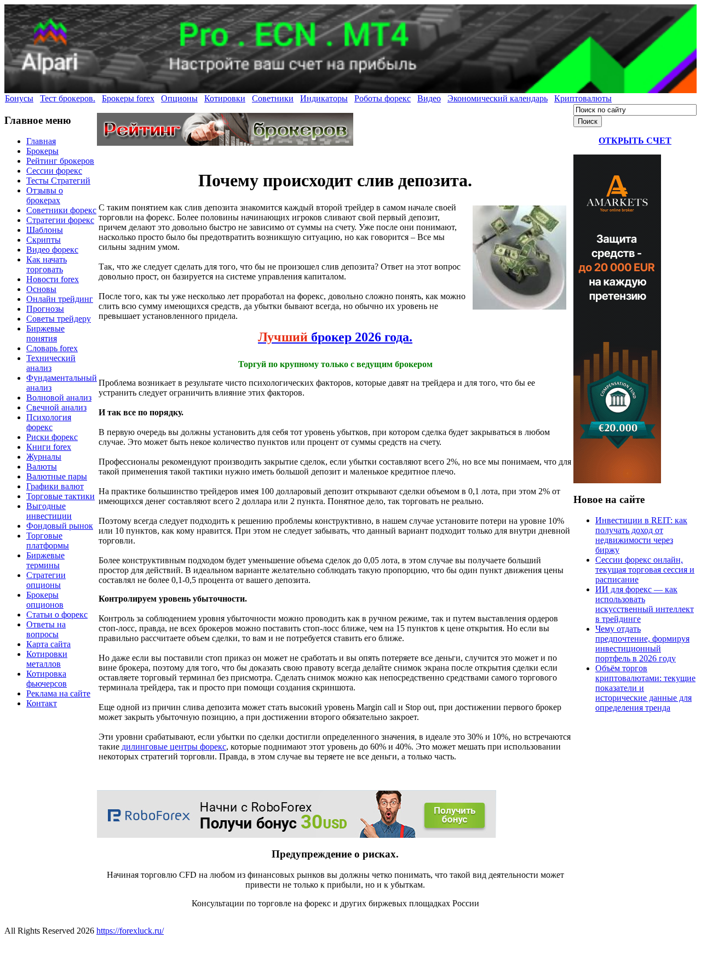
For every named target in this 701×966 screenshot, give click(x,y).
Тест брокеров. (67, 98)
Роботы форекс (382, 98)
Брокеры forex (128, 98)
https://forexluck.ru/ (130, 930)
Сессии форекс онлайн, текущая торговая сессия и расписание (644, 569)
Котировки (224, 98)
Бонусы (19, 98)
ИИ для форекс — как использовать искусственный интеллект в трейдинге (644, 604)
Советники (273, 98)
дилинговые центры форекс (174, 746)
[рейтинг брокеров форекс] (225, 142)
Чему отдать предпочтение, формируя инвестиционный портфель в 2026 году (642, 643)
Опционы (179, 98)
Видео (429, 98)
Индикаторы (324, 98)
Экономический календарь (497, 98)
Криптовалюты (583, 98)
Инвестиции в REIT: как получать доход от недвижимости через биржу (641, 535)
